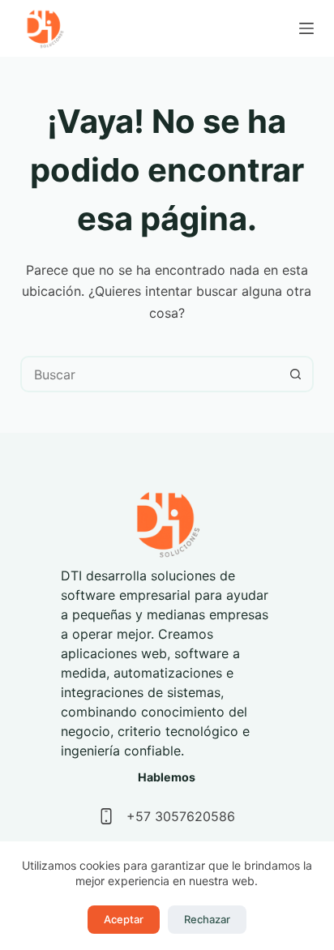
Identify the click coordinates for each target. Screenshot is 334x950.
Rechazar (207, 919)
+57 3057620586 (180, 816)
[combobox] (151, 374)
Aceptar (123, 919)
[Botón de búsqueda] (295, 374)
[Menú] (306, 28)
